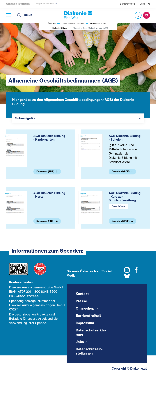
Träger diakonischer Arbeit (73, 23)
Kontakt (82, 294)
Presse (81, 301)
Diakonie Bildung (59, 28)
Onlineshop (85, 308)
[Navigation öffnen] (8, 15)
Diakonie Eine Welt (98, 23)
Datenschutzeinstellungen (89, 351)
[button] (78, 118)
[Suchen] (19, 15)
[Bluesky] (127, 277)
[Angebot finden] (138, 15)
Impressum (85, 323)
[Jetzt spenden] (146, 15)
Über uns (52, 23)
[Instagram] (127, 271)
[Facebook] (136, 271)
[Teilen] (149, 4)
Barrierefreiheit (127, 3)
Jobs (142, 3)
